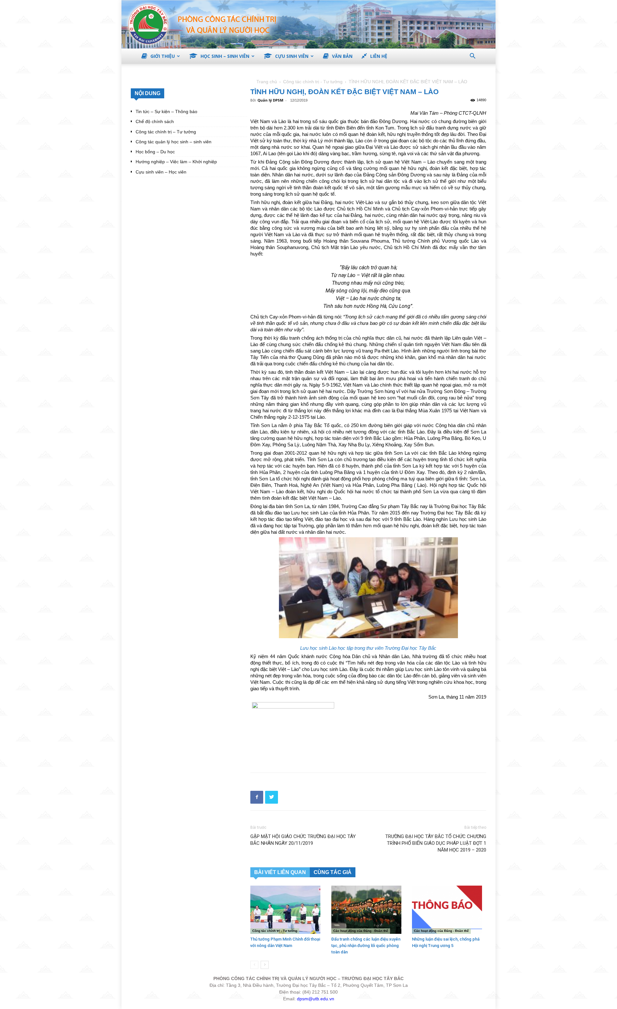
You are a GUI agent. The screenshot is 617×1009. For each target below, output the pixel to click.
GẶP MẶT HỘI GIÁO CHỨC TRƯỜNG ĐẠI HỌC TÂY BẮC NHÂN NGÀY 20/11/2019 (303, 840)
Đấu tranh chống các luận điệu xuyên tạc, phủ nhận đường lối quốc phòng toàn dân (365, 945)
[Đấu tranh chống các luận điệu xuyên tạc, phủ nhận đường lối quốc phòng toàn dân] (368, 910)
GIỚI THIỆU (162, 56)
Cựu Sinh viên (291, 56)
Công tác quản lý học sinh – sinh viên (173, 141)
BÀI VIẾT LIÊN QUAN (280, 872)
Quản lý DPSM (270, 100)
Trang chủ (266, 81)
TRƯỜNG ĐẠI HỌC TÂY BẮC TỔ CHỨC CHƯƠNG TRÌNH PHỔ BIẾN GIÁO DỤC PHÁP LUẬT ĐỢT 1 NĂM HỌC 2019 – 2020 (435, 843)
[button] (472, 57)
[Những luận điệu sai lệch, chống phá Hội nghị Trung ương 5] (449, 910)
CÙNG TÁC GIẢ (333, 872)
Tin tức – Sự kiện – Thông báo (166, 111)
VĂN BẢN (342, 56)
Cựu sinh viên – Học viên (161, 171)
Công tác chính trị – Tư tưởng (166, 131)
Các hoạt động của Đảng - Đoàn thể (360, 931)
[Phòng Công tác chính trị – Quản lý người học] (308, 24)
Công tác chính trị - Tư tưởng (313, 81)
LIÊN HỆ (378, 56)
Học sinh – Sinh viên (225, 56)
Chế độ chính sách (155, 121)
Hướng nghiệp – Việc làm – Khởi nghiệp (176, 161)
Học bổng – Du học (155, 151)
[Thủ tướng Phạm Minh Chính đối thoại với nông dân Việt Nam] (287, 910)
